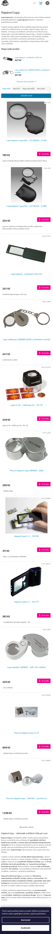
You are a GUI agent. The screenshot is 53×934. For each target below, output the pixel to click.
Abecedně (41, 88)
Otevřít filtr (26, 96)
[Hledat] (34, 3)
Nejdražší (16, 88)
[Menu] (47, 3)
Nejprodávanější (29, 88)
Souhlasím (25, 928)
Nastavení (25, 920)
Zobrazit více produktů (25, 81)
